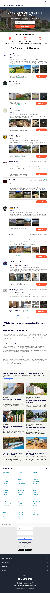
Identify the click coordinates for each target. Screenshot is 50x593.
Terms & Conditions (32, 585)
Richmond (35, 505)
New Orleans (21, 474)
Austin (34, 488)
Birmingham (6, 472)
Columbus (20, 516)
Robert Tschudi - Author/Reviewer (34, 424)
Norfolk (35, 503)
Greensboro (21, 505)
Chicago (5, 516)
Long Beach (6, 481)
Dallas (34, 490)
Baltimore (20, 477)
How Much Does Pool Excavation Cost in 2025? (35, 454)
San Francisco (6, 492)
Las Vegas (20, 494)
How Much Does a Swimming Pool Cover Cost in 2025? (12, 454)
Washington (6, 501)
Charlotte (20, 503)
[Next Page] (35, 315)
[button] (12, 69)
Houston (35, 497)
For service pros (5, 562)
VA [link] (7, 5)
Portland (35, 472)
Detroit (20, 481)
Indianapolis (6, 519)
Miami (4, 508)
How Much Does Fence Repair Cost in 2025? (13, 427)
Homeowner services (6, 558)
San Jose (5, 494)
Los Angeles (6, 483)
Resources (4, 566)
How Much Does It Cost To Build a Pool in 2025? (35, 428)
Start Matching (25, 26)
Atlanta (5, 514)
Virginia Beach (36, 508)
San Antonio (36, 499)
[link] (25, 54)
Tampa (4, 512)
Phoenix (5, 474)
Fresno (4, 479)
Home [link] (4, 5)
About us (3, 570)
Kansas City (21, 490)
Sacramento (6, 488)
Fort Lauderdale (7, 503)
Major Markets (7, 469)
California (21, 583)
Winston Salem (21, 510)
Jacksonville (6, 505)
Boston (20, 479)
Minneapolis (21, 486)
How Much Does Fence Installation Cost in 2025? (36, 401)
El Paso (35, 492)
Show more (44, 63)
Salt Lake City (36, 501)
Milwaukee (35, 514)
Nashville (35, 486)
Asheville (20, 501)
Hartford (5, 499)
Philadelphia (36, 477)
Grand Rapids (21, 483)
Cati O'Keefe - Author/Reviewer (33, 397)
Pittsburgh (35, 479)
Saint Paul (20, 488)
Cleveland (20, 514)
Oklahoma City (21, 519)
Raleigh (20, 508)
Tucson (4, 477)
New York (20, 499)
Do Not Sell (26, 583)
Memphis (35, 483)
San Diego (5, 490)
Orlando (5, 510)
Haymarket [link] (11, 5)
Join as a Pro (41, 2)
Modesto (5, 486)
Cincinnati (20, 512)
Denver (5, 497)
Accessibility (31, 583)
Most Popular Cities (6, 524)
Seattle (35, 510)
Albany (19, 497)
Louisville (20, 472)
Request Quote (41, 76)
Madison (35, 512)
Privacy (18, 583)
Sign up (25, 538)
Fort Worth (35, 494)
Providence (36, 481)
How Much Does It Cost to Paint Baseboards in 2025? (12, 400)
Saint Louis (20, 492)
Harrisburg (35, 474)
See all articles (8, 379)
